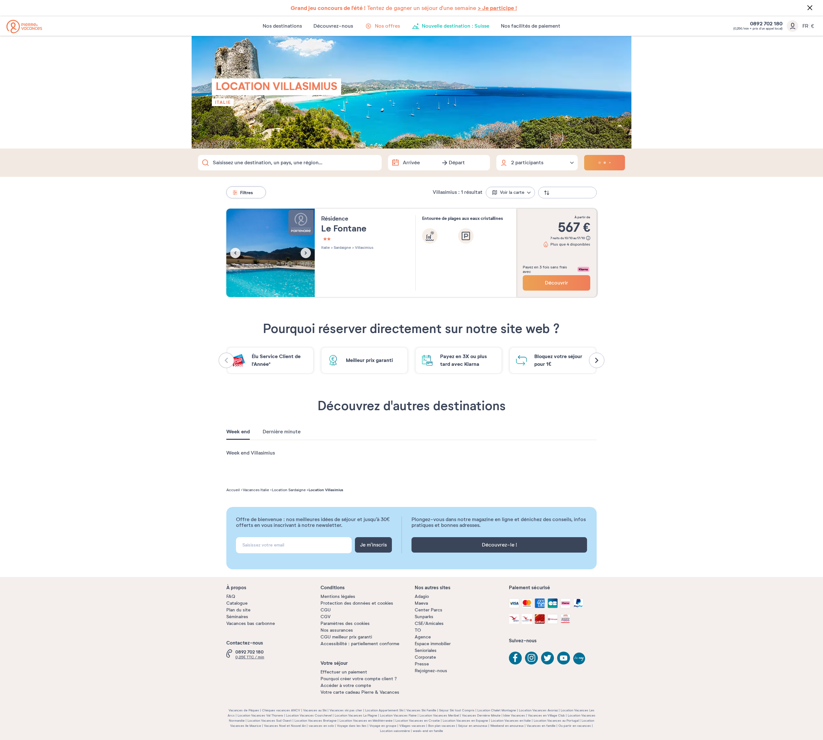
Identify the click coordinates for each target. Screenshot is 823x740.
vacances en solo (321, 726)
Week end (238, 432)
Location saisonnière (395, 731)
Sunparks (424, 616)
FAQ (230, 596)
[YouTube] (563, 658)
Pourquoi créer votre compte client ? (359, 678)
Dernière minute (282, 432)
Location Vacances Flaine (398, 715)
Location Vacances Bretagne (315, 720)
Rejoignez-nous (431, 670)
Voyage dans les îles (351, 726)
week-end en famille (428, 731)
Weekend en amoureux (507, 726)
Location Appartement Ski (384, 710)
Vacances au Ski (315, 710)
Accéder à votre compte (346, 685)
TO (418, 630)
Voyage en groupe (382, 726)
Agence (423, 637)
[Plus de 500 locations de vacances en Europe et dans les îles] (24, 26)
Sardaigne (342, 247)
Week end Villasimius (250, 453)
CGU (326, 610)
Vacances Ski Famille (421, 710)
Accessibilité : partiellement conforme (360, 643)
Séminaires (237, 616)
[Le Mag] (579, 659)
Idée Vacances (514, 715)
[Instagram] (531, 658)
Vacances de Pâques (244, 710)
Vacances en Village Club (546, 715)
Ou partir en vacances (574, 726)
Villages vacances (412, 726)
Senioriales (426, 650)
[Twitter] (547, 658)
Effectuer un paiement (344, 672)
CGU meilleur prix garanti (346, 637)
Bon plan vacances (441, 726)
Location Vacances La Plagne (356, 715)
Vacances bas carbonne (250, 623)
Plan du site (238, 610)
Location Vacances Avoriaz (538, 710)
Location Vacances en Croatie (417, 720)
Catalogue (237, 603)
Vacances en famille (541, 726)
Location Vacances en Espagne (465, 720)
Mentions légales (338, 596)
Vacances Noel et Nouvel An (285, 726)
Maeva (421, 603)
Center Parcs (428, 610)
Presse (422, 664)
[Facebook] (515, 658)
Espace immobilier (433, 643)
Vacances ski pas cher (346, 710)
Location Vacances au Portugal (556, 720)
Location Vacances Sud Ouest (270, 720)
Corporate (425, 657)
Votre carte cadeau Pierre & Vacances (360, 692)
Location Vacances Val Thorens (260, 715)
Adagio (422, 596)
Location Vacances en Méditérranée (366, 720)
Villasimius (364, 247)
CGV (325, 616)
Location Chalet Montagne (496, 710)
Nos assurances (337, 630)
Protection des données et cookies (357, 603)
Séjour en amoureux (472, 726)
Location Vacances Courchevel (309, 715)
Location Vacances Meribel (439, 715)
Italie (223, 102)
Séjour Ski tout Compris (457, 710)
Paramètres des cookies (345, 623)
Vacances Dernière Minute (481, 715)
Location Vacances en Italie (511, 720)
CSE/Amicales (429, 623)
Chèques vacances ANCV (281, 710)
